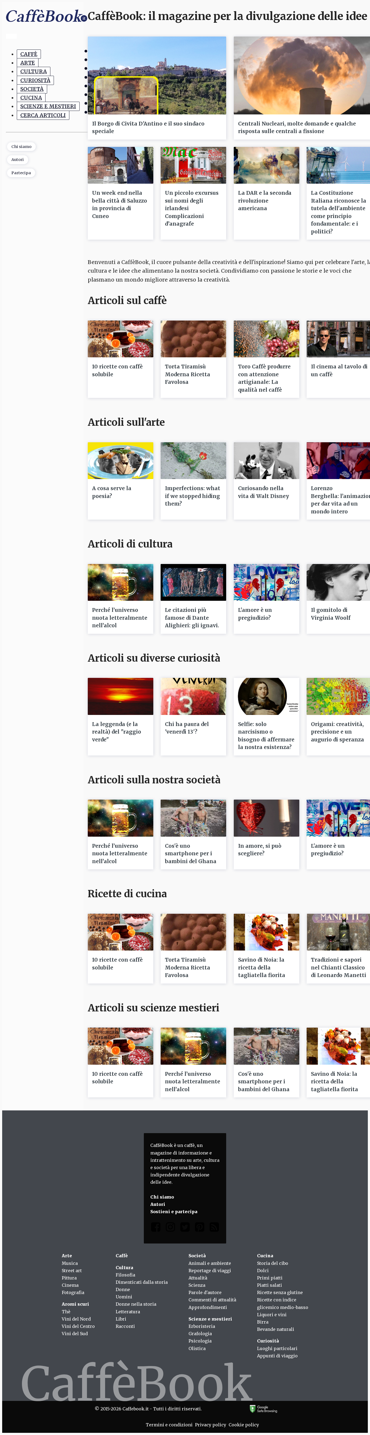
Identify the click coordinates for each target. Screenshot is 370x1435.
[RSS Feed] (214, 1228)
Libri (121, 1319)
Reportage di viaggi (210, 1270)
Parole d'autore (205, 1292)
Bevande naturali (275, 1329)
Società (32, 89)
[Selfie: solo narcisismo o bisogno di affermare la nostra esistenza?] (266, 696)
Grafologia (200, 1333)
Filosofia (125, 1275)
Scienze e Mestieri (48, 106)
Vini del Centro (78, 1326)
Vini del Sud (75, 1333)
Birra (262, 1322)
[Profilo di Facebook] (155, 1228)
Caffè (28, 54)
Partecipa (21, 172)
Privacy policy (210, 1424)
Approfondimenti (208, 1307)
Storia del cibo (272, 1263)
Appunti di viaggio (277, 1355)
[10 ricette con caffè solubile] (120, 339)
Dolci (263, 1270)
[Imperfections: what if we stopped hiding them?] (193, 460)
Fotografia (73, 1292)
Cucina (31, 97)
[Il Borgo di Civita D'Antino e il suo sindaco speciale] (157, 75)
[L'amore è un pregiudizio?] (266, 582)
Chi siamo (21, 146)
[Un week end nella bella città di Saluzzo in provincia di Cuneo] (120, 165)
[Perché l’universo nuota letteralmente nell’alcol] (120, 582)
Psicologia (200, 1341)
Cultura (33, 71)
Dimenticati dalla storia (142, 1282)
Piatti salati (269, 1285)
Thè (66, 1311)
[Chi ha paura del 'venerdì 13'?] (193, 696)
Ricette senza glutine (280, 1292)
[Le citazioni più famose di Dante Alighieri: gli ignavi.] (193, 582)
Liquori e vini (272, 1314)
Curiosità (35, 80)
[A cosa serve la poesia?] (120, 460)
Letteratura (128, 1311)
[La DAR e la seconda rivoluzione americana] (266, 165)
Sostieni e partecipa (173, 1211)
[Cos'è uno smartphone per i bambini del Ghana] (193, 818)
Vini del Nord (76, 1319)
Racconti (125, 1326)
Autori (17, 159)
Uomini (124, 1296)
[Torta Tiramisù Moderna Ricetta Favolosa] (193, 339)
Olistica (197, 1348)
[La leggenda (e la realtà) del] (120, 696)
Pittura (69, 1278)
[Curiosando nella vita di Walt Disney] (266, 460)
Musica (70, 1263)
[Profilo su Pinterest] (199, 1228)
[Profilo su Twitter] (185, 1228)
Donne (123, 1289)
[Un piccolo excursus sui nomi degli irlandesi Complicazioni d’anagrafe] (193, 165)
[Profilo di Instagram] (170, 1228)
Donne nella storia (136, 1304)
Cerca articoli (43, 115)
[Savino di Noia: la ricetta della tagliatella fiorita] (266, 932)
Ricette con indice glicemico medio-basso (282, 1303)
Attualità (198, 1278)
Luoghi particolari (277, 1348)
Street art (72, 1270)
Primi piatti (270, 1278)
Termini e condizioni (169, 1424)
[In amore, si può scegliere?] (266, 818)
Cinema (70, 1285)
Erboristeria (202, 1326)
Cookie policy (244, 1424)
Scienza (197, 1285)
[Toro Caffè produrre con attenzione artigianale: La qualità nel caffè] (266, 339)
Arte (27, 63)
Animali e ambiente (210, 1263)
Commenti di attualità (212, 1299)
